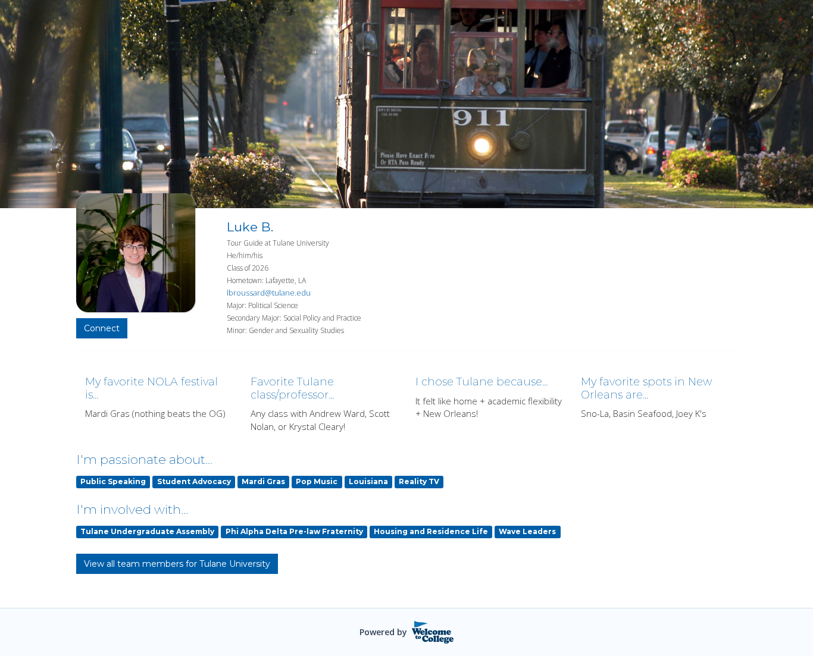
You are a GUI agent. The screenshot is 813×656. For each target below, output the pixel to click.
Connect (102, 328)
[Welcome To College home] (433, 632)
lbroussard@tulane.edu (269, 292)
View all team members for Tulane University (177, 563)
